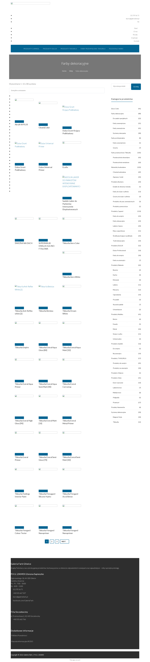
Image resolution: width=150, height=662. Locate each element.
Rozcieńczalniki (118, 304)
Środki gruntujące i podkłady (122, 236)
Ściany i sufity (117, 334)
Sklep (71, 71)
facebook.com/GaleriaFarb (23, 600)
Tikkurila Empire (22, 347)
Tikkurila (116, 422)
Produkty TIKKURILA (118, 358)
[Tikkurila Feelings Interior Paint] (24, 477)
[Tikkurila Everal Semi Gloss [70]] (48, 441)
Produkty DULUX (117, 246)
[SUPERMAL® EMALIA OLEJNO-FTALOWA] (48, 227)
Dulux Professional (119, 250)
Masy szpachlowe (119, 231)
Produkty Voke (116, 378)
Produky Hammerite (118, 407)
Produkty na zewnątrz (120, 368)
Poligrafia (116, 397)
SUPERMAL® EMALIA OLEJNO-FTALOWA (47, 246)
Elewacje (116, 280)
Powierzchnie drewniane (121, 157)
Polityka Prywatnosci (19, 635)
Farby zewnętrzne (119, 128)
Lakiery (115, 285)
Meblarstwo (117, 393)
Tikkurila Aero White (71, 277)
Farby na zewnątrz (119, 260)
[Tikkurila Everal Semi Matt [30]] (71, 441)
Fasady (115, 324)
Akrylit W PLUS (21, 124)
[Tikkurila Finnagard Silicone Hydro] (48, 477)
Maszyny (116, 290)
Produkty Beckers (117, 182)
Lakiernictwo (117, 388)
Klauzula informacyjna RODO (22, 641)
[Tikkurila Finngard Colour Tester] (24, 514)
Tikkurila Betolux (46, 311)
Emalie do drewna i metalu (122, 187)
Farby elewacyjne (119, 221)
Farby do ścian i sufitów (121, 192)
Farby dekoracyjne (117, 113)
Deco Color (115, 109)
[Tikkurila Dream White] (71, 294)
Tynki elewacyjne (119, 241)
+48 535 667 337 (19, 593)
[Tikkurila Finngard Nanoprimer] (48, 514)
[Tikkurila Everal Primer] (24, 441)
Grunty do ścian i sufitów (121, 196)
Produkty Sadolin (117, 344)
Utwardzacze (117, 309)
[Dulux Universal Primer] (48, 151)
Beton (115, 319)
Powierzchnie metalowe (121, 162)
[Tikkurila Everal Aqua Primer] (24, 367)
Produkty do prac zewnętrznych (124, 201)
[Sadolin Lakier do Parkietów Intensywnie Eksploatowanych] (71, 184)
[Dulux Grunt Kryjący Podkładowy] (71, 114)
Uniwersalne (117, 339)
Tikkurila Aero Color (71, 243)
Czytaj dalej (19, 121)
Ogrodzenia (117, 295)
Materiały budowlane (118, 167)
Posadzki (116, 300)
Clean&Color (44, 127)
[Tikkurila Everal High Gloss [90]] (24, 404)
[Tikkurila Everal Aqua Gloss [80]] (48, 331)
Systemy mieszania (119, 133)
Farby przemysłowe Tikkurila (121, 153)
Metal (115, 329)
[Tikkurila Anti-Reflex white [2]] (24, 294)
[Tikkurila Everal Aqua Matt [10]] (71, 331)
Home (64, 71)
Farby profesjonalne (118, 138)
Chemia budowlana (119, 172)
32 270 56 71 (18, 589)
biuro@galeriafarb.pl (20, 597)
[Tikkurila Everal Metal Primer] (71, 404)
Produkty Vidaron (117, 373)
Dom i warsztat (118, 383)
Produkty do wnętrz (119, 363)
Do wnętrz (116, 348)
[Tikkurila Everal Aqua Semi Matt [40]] (48, 367)
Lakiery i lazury (118, 226)
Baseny (115, 270)
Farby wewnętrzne (119, 123)
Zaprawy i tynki (118, 177)
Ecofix (65, 167)
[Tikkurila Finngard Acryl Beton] (71, 477)
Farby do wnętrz (118, 216)
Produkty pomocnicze (120, 206)
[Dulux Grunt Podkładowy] (24, 151)
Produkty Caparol (117, 211)
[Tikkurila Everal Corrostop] (71, 367)
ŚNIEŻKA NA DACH (23, 243)
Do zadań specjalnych (120, 118)
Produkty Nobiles (117, 314)
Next (64, 541)
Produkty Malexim (117, 265)
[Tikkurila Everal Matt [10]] (48, 404)
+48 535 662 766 (19, 619)
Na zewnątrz (117, 353)
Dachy (115, 275)
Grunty (115, 148)
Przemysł (116, 402)
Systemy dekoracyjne (118, 412)
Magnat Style (117, 417)
